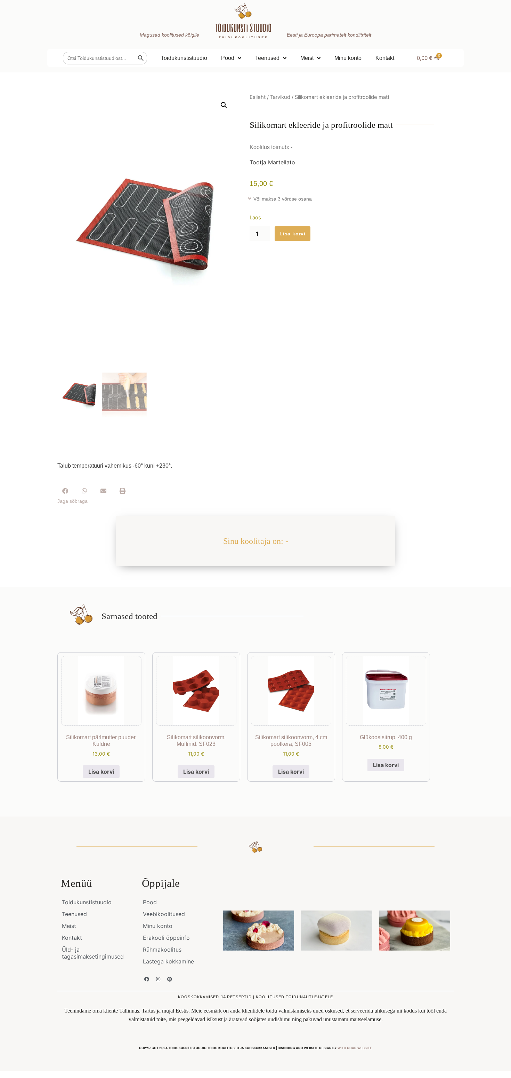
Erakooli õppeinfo (166, 937)
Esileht (258, 97)
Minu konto (348, 58)
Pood (227, 58)
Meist (307, 58)
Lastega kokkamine (168, 961)
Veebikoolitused (164, 914)
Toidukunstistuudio (184, 58)
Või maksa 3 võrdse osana (282, 199)
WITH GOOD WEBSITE (355, 1048)
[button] (224, 105)
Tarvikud (280, 97)
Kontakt (384, 58)
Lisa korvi (292, 233)
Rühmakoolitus (162, 949)
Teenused (267, 58)
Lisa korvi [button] (101, 771)
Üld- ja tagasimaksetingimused (93, 953)
